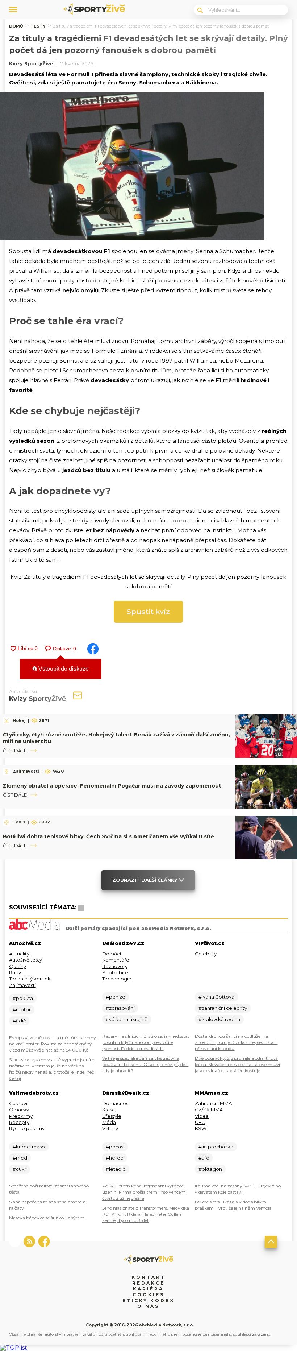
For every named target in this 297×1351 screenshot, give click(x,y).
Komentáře (115, 960)
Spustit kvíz (148, 611)
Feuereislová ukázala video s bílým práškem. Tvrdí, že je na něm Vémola (233, 1205)
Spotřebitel (115, 972)
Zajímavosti (22, 985)
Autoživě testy (25, 960)
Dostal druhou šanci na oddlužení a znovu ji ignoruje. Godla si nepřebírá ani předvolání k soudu (236, 1042)
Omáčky (19, 1109)
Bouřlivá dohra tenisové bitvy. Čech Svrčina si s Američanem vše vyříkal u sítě (108, 836)
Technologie (116, 979)
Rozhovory (114, 966)
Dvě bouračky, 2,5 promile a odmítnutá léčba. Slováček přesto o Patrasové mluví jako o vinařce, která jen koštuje (237, 1064)
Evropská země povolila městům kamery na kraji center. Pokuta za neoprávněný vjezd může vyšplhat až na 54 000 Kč (52, 1044)
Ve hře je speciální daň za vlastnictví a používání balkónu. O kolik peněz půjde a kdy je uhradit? (145, 1064)
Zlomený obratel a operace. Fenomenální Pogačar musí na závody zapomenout (112, 785)
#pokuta (23, 998)
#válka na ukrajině (126, 1019)
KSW (200, 1128)
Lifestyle (111, 1116)
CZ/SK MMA (209, 1109)
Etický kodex (148, 1300)
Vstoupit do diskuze (63, 669)
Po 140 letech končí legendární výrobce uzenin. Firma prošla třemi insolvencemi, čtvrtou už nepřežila (145, 1192)
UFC (200, 1122)
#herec (114, 1158)
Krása (108, 1109)
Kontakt (148, 1277)
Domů (16, 26)
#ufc (203, 1158)
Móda (109, 1122)
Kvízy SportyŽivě (31, 63)
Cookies (148, 1294)
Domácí (111, 954)
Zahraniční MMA (213, 1103)
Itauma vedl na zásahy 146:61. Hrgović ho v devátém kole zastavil (238, 1189)
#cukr (19, 1169)
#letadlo (116, 1169)
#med (20, 1158)
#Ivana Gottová (216, 997)
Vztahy (110, 1128)
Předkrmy (21, 1116)
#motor (22, 1009)
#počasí (115, 1146)
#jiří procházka (215, 1146)
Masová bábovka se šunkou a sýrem (46, 1217)
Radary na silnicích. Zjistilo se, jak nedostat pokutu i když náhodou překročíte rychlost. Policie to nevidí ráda (145, 1042)
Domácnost (116, 1103)
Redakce (148, 1283)
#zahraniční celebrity (222, 1008)
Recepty (19, 1122)
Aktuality (19, 954)
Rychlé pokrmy (27, 1128)
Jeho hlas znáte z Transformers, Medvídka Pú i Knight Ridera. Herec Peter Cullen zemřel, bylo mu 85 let (145, 1214)
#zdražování (120, 1008)
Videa (202, 1116)
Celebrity (206, 954)
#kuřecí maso (29, 1146)
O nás (148, 1306)
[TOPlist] (13, 1347)
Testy (38, 26)
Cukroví (18, 1103)
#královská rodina (219, 1019)
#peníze (115, 997)
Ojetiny (17, 966)
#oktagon (210, 1169)
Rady (15, 972)
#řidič (19, 1021)
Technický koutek (30, 979)
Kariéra (148, 1289)
